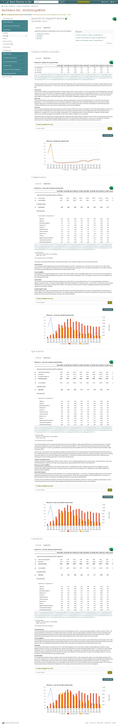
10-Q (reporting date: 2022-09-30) (91, 76)
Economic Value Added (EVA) (10, 61)
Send (110, 128)
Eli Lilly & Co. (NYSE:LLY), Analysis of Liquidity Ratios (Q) (89, 35)
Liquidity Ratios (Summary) (43, 33)
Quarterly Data (46, 27)
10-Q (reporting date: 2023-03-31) (60, 76)
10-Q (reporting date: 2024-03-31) (76, 74)
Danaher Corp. (42, 225)
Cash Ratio (39, 38)
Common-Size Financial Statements (11, 26)
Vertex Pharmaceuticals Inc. (45, 242)
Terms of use (92, 722)
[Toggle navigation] (3, 2)
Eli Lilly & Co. (42, 227)
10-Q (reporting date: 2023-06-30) (45, 76)
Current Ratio (40, 35)
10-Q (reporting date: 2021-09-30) (74, 77)
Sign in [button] (113, 2)
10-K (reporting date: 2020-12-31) (41, 79)
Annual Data (38, 27)
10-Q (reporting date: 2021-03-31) (104, 77)
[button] (35, 68)
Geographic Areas (7, 50)
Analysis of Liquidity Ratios (23, 6)
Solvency (5, 38)
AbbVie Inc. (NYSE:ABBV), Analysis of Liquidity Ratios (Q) (89, 40)
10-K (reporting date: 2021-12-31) (59, 77)
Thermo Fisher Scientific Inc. (45, 240)
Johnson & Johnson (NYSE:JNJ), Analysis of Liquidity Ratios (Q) (91, 37)
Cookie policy (107, 722)
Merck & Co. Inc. (42, 233)
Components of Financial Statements (12, 69)
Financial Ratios (7, 29)
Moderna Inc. (12, 6)
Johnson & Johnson (43, 231)
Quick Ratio (39, 37)
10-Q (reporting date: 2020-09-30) (57, 79)
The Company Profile (8, 18)
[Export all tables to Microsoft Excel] (114, 19)
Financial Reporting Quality (9, 73)
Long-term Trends (7, 65)
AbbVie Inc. (41, 218)
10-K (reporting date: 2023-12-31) (92, 74)
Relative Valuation (7, 54)
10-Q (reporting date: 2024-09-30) (46, 74)
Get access (106, 2)
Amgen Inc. (41, 221)
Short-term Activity (7, 41)
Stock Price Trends (7, 76)
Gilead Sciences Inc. (43, 229)
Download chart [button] (108, 135)
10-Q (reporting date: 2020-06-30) (72, 79)
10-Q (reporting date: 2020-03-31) (87, 79)
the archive (28, 14)
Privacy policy (100, 722)
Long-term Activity (7, 44)
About (86, 722)
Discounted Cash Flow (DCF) (10, 57)
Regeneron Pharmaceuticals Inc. (46, 237)
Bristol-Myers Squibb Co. (44, 223)
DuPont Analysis (6, 47)
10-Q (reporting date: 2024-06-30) (61, 74)
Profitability (5, 33)
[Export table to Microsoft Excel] (111, 62)
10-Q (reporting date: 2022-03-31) (43, 77)
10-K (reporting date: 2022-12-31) (75, 76)
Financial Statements (8, 22)
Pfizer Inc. (41, 235)
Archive (6, 6)
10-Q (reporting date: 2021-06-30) (89, 77)
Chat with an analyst (83, 2)
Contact (114, 722)
